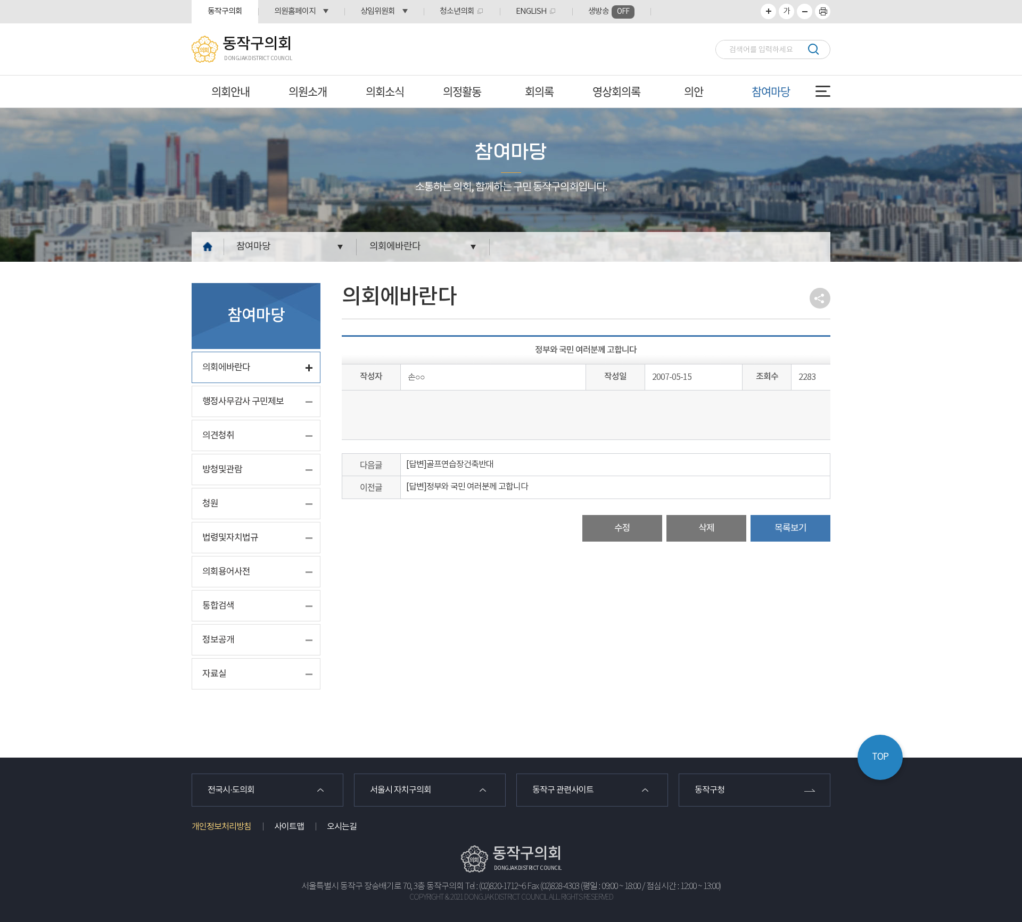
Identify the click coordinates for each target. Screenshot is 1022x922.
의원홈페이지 (295, 11)
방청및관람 (222, 469)
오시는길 (342, 827)
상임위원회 (377, 11)
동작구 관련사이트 (563, 790)
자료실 (214, 674)
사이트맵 (289, 827)
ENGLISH (531, 11)
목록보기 (790, 528)
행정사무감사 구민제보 (243, 401)
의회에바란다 (395, 246)
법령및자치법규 (230, 538)
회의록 (539, 91)
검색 (813, 49)
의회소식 (385, 91)
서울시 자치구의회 (400, 790)
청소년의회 (457, 11)
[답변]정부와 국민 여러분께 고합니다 (467, 487)
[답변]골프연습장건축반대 (449, 464)
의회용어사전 (226, 572)
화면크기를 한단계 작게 (804, 11)
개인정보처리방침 (221, 827)
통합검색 (218, 606)
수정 (622, 528)
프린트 (822, 11)
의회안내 (230, 91)
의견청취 (218, 435)
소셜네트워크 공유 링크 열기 (820, 298)
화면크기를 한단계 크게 (768, 11)
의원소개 (308, 91)
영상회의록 (616, 91)
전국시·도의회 (231, 790)
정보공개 (218, 640)
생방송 (608, 11)
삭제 (706, 528)
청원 (210, 504)
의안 (693, 91)
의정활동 (462, 91)
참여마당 (771, 91)
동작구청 (709, 790)
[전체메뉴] (822, 91)
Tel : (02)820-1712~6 (495, 886)
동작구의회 (225, 11)
